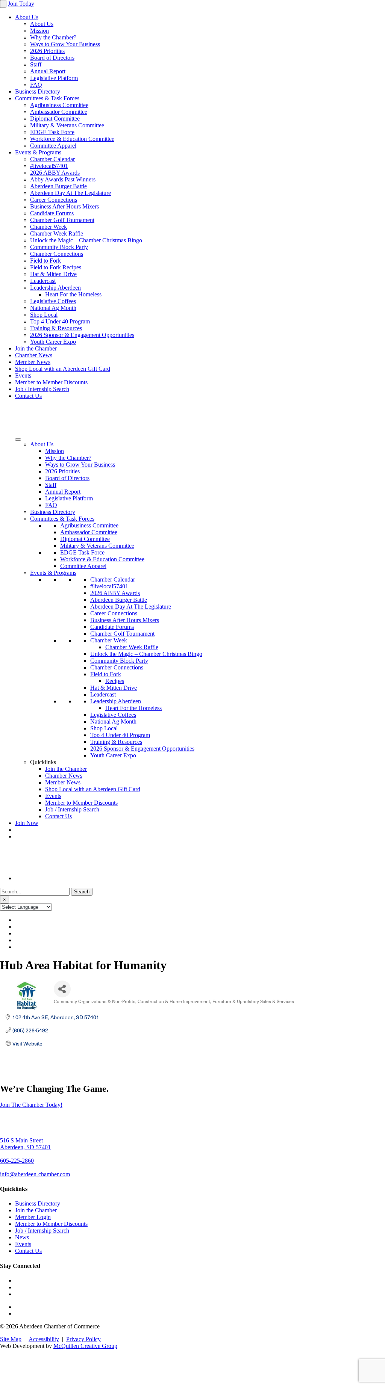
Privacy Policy (83, 1339)
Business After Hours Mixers (64, 206)
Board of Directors (52, 57)
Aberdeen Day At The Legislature (70, 193)
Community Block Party (59, 247)
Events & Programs (38, 152)
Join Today (21, 3)
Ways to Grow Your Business (65, 44)
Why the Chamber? (53, 37)
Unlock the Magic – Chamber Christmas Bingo (86, 240)
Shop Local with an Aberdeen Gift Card (62, 369)
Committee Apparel (53, 145)
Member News (32, 362)
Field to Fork (45, 260)
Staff (35, 64)
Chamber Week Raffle (56, 233)
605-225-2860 (17, 1160)
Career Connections (53, 199)
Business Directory (37, 91)
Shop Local (44, 314)
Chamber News (33, 355)
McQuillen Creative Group (85, 1346)
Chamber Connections (56, 254)
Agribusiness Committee (59, 105)
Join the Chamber (36, 348)
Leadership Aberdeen (55, 287)
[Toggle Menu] (18, 439)
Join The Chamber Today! (31, 1104)
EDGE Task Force (52, 132)
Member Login (33, 1217)
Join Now (26, 823)
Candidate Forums (52, 213)
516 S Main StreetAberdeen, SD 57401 (25, 1143)
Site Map (10, 1339)
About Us (26, 17)
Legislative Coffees (53, 301)
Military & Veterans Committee (67, 125)
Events (23, 375)
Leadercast (43, 281)
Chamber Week (48, 227)
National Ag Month (53, 308)
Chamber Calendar (52, 159)
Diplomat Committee (55, 118)
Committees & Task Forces (47, 98)
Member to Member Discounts (51, 382)
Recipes (114, 681)
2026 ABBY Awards (55, 172)
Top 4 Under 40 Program (60, 321)
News (22, 1237)
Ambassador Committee (58, 112)
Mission (39, 30)
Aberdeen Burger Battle (58, 186)
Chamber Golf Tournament (62, 220)
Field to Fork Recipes (55, 267)
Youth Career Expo (53, 341)
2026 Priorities (47, 51)
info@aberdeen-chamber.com (35, 1174)
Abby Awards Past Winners (62, 179)
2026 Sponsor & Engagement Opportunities (82, 335)
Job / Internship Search (42, 389)
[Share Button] (62, 989)
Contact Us (28, 396)
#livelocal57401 (49, 166)
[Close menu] (3, 4)
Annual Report (47, 71)
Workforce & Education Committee (72, 139)
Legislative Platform (54, 78)
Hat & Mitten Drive (53, 274)
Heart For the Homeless (73, 294)
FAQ (36, 85)
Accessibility (44, 1339)
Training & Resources (56, 328)
